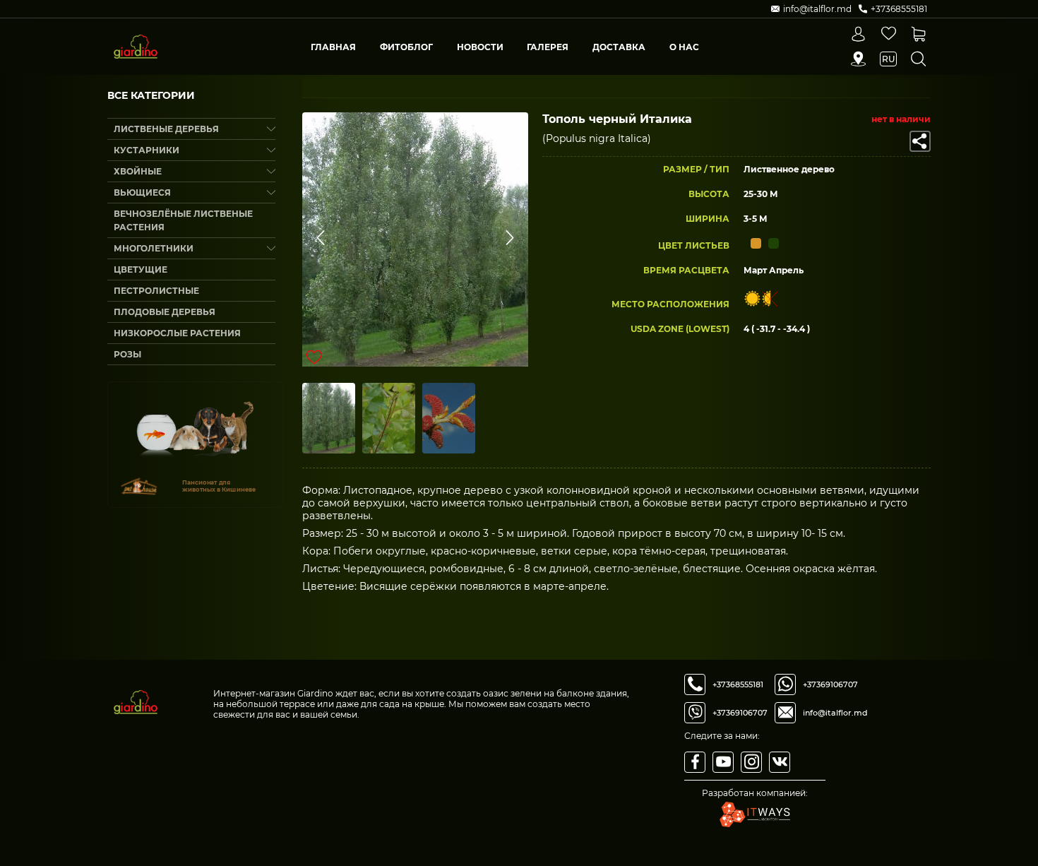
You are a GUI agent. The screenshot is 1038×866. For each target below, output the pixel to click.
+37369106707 (740, 713)
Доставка (618, 47)
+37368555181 (737, 684)
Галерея (547, 47)
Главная (333, 47)
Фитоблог (406, 47)
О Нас (684, 47)
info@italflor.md (835, 713)
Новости (480, 47)
